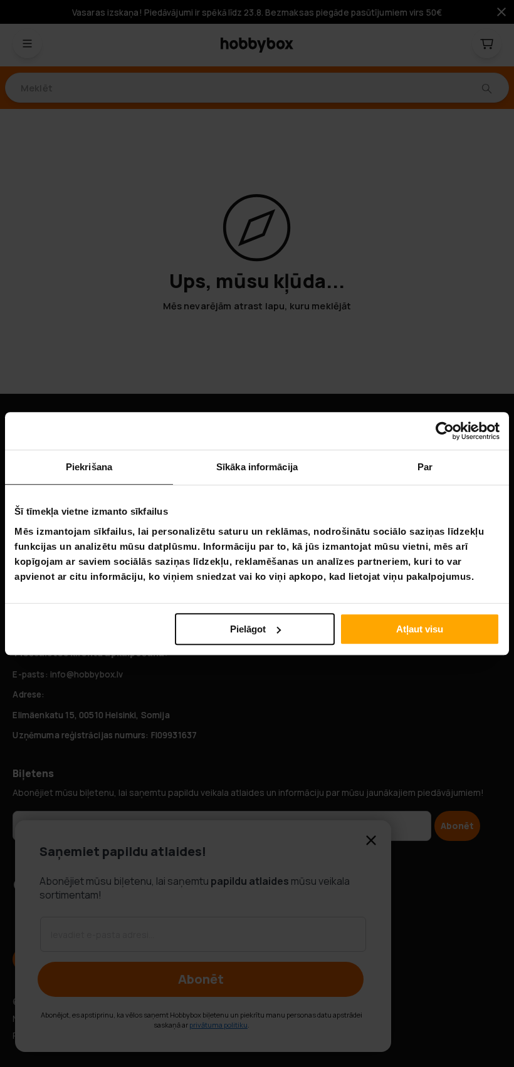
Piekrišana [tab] (89, 466)
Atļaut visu (419, 629)
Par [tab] (425, 466)
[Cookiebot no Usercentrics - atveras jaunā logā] (445, 430)
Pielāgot (248, 629)
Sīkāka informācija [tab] (257, 466)
